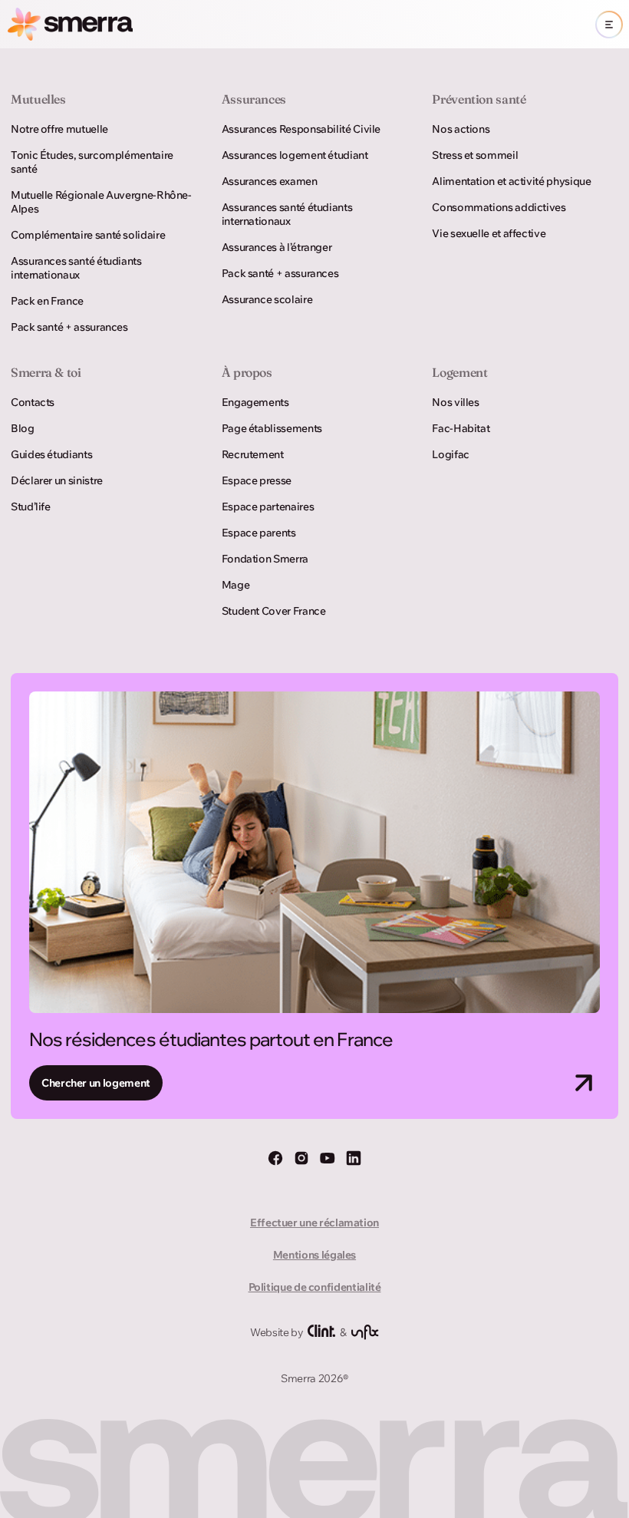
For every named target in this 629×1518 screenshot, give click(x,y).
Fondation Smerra (265, 559)
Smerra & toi (46, 372)
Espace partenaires (268, 506)
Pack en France (47, 301)
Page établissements (272, 428)
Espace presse (256, 480)
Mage (236, 585)
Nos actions (460, 129)
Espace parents (259, 533)
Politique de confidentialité (315, 1287)
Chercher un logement (95, 1083)
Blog (23, 428)
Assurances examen (270, 181)
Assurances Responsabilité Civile (301, 129)
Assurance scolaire (267, 299)
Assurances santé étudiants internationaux (76, 268)
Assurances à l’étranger (277, 247)
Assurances (254, 99)
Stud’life (31, 506)
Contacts (32, 402)
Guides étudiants (51, 454)
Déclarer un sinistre (57, 480)
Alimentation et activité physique (511, 181)
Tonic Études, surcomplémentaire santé (92, 162)
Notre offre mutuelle (59, 129)
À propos (247, 372)
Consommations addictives (498, 207)
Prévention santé (478, 99)
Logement (459, 372)
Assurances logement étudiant (295, 155)
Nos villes (455, 402)
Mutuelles (38, 99)
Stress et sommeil (475, 155)
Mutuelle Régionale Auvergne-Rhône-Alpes (101, 202)
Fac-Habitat (460, 428)
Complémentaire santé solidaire (88, 235)
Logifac (450, 454)
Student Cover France (274, 611)
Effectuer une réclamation (314, 1222)
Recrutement (253, 454)
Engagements (255, 402)
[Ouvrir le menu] (609, 24)
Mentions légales (314, 1255)
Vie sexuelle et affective (488, 233)
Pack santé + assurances (69, 327)
